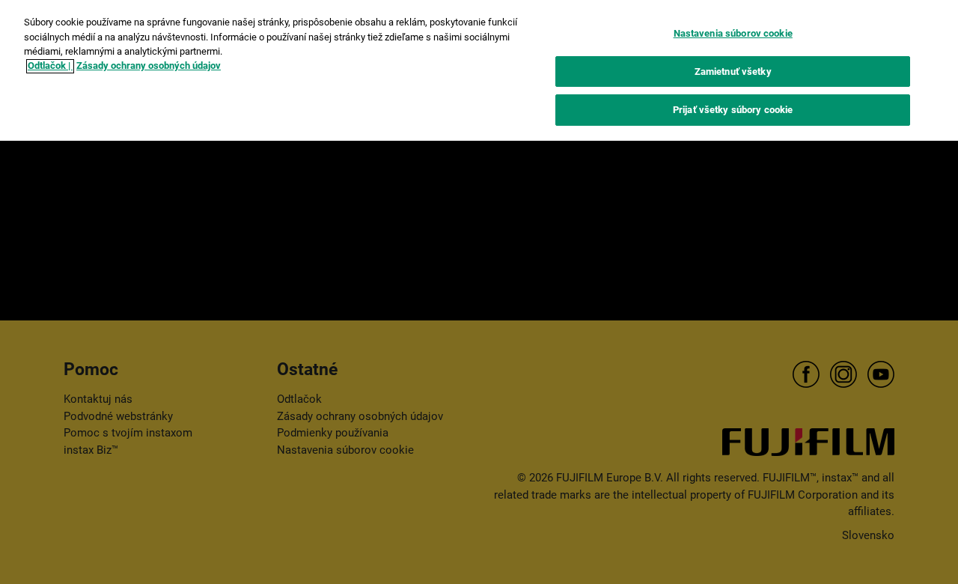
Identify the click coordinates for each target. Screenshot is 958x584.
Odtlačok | (50, 66)
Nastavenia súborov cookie (733, 33)
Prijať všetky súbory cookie (733, 109)
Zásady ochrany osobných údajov (148, 66)
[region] (479, 70)
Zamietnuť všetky (733, 71)
